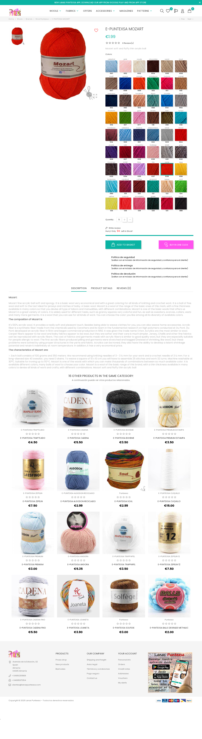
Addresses (123, 673)
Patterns (144, 11)
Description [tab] (79, 288)
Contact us (92, 678)
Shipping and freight (96, 659)
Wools (56, 11)
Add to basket (125, 244)
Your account (127, 653)
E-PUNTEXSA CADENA (78, 430)
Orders (121, 664)
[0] (189, 11)
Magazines (126, 11)
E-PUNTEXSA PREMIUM (32, 556)
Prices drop (61, 659)
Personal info (124, 659)
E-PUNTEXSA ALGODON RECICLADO (78, 493)
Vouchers (122, 678)
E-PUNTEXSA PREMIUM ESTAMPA (169, 430)
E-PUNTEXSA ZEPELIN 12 (169, 556)
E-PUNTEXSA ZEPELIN (32, 493)
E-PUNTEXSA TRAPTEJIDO (32, 430)
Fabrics (72, 11)
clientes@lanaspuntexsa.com (26, 684)
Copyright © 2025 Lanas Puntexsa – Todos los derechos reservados (41, 700)
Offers (87, 11)
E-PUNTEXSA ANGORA (78, 556)
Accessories (105, 11)
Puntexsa (123, 493)
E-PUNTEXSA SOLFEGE (123, 627)
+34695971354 (19, 680)
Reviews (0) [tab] (124, 288)
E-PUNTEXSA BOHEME (124, 430)
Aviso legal (92, 664)
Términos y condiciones (98, 669)
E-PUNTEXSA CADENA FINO (32, 619)
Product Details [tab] (101, 288)
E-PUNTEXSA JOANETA (78, 619)
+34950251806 (19, 675)
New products (62, 664)
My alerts (122, 682)
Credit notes (124, 669)
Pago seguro (93, 673)
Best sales (60, 669)
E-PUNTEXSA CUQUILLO (169, 493)
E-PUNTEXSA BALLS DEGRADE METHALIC (169, 627)
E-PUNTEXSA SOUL (124, 501)
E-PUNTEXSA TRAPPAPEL (124, 556)
